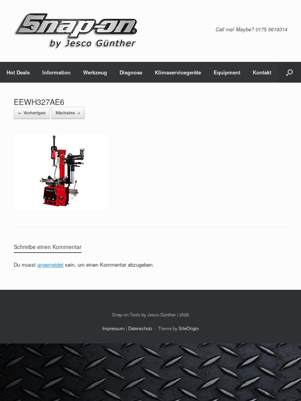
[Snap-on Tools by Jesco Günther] (76, 31)
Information (56, 72)
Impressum (113, 328)
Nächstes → (68, 113)
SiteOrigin (189, 328)
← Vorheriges (31, 113)
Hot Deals (18, 72)
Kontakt (262, 72)
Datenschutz (140, 328)
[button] (289, 72)
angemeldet (50, 264)
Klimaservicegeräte (178, 72)
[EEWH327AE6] (61, 207)
